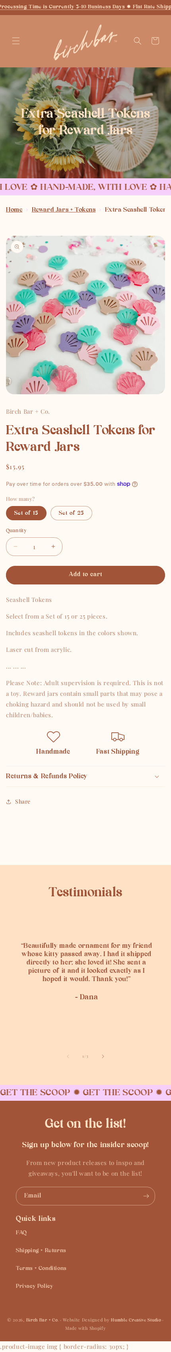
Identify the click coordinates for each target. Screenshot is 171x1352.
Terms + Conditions (41, 1268)
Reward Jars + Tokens (64, 210)
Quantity (16, 530)
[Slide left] (68, 1056)
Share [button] (23, 801)
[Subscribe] (146, 1196)
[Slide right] (103, 1056)
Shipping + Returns (41, 1250)
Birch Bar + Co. (42, 1320)
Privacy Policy (34, 1286)
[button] (16, 41)
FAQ (21, 1233)
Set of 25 (71, 513)
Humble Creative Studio (136, 1320)
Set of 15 (26, 513)
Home (14, 210)
